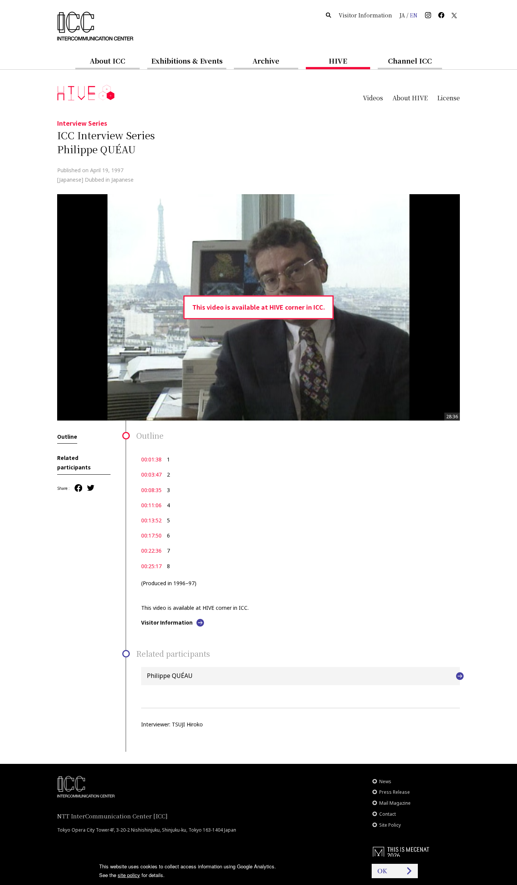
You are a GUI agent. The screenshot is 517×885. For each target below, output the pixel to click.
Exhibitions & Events (187, 60)
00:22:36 (151, 550)
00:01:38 (151, 459)
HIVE (338, 60)
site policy (129, 875)
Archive (265, 60)
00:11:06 (151, 505)
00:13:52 (151, 520)
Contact (387, 814)
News (385, 781)
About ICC (107, 60)
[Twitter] (90, 488)
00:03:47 (151, 474)
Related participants (74, 462)
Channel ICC (410, 60)
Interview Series (82, 123)
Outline (67, 436)
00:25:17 (151, 566)
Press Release (394, 792)
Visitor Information (365, 15)
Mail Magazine (395, 803)
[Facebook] (78, 488)
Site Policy (390, 825)
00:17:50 (151, 535)
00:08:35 (151, 490)
